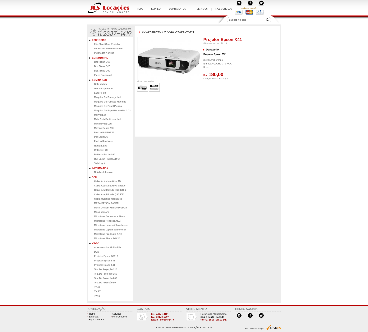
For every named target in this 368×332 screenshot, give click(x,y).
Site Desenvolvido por (254, 328)
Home (140, 9)
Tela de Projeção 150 (105, 274)
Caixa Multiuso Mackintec (108, 199)
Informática (100, 168)
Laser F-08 (100, 93)
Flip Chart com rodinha (107, 44)
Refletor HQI (101, 150)
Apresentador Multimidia (107, 247)
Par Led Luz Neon (103, 141)
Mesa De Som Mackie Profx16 (110, 207)
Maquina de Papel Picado (108, 106)
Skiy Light (99, 163)
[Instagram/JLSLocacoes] (239, 5)
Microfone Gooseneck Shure (109, 216)
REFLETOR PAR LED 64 (107, 159)
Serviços (202, 9)
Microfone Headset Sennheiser (111, 225)
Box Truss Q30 (102, 70)
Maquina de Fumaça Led (107, 97)
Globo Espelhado (103, 88)
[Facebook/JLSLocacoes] (250, 5)
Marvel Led (100, 115)
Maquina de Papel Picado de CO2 (112, 110)
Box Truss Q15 (102, 62)
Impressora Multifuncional (108, 48)
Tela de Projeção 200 (105, 278)
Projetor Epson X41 (104, 265)
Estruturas (100, 58)
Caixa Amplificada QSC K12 (109, 194)
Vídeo (95, 243)
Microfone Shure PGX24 (107, 238)
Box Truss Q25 (102, 66)
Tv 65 (97, 296)
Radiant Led (100, 145)
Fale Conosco (223, 9)
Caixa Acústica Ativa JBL (108, 181)
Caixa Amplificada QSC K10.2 (110, 190)
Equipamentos (179, 9)
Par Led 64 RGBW (104, 132)
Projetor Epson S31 (104, 260)
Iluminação (99, 80)
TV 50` (97, 291)
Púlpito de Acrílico (104, 53)
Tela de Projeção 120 (105, 269)
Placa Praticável (103, 75)
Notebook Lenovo (103, 172)
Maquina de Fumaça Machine (110, 101)
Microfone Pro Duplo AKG (108, 234)
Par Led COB (101, 137)
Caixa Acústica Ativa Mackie (110, 185)
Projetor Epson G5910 (106, 256)
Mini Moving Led (103, 123)
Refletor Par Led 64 (104, 154)
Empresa (156, 9)
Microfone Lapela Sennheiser (110, 229)
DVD (96, 252)
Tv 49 (97, 287)
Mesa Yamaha (101, 212)
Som (94, 177)
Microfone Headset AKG (107, 221)
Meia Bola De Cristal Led (107, 119)
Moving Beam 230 (104, 128)
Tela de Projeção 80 (105, 282)
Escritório (99, 40)
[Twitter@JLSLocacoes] (261, 5)
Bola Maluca (101, 84)
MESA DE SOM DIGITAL (107, 203)
